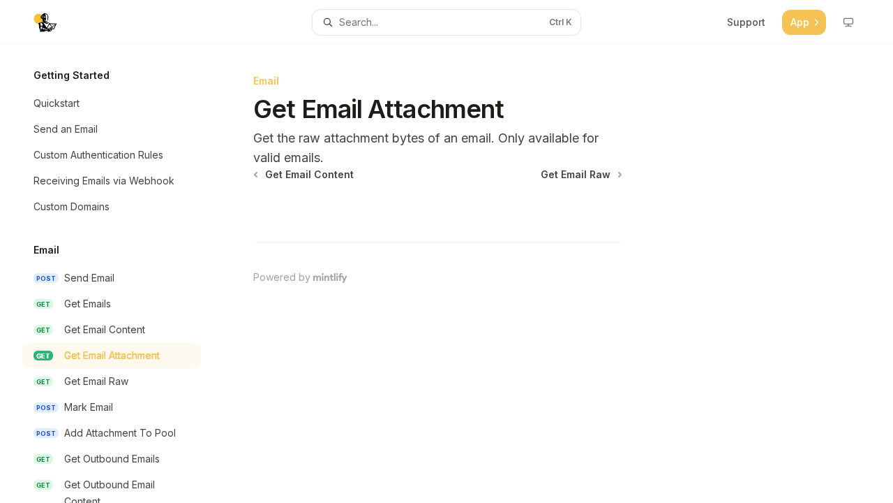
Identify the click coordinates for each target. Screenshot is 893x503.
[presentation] (122, 274)
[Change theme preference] (848, 22)
